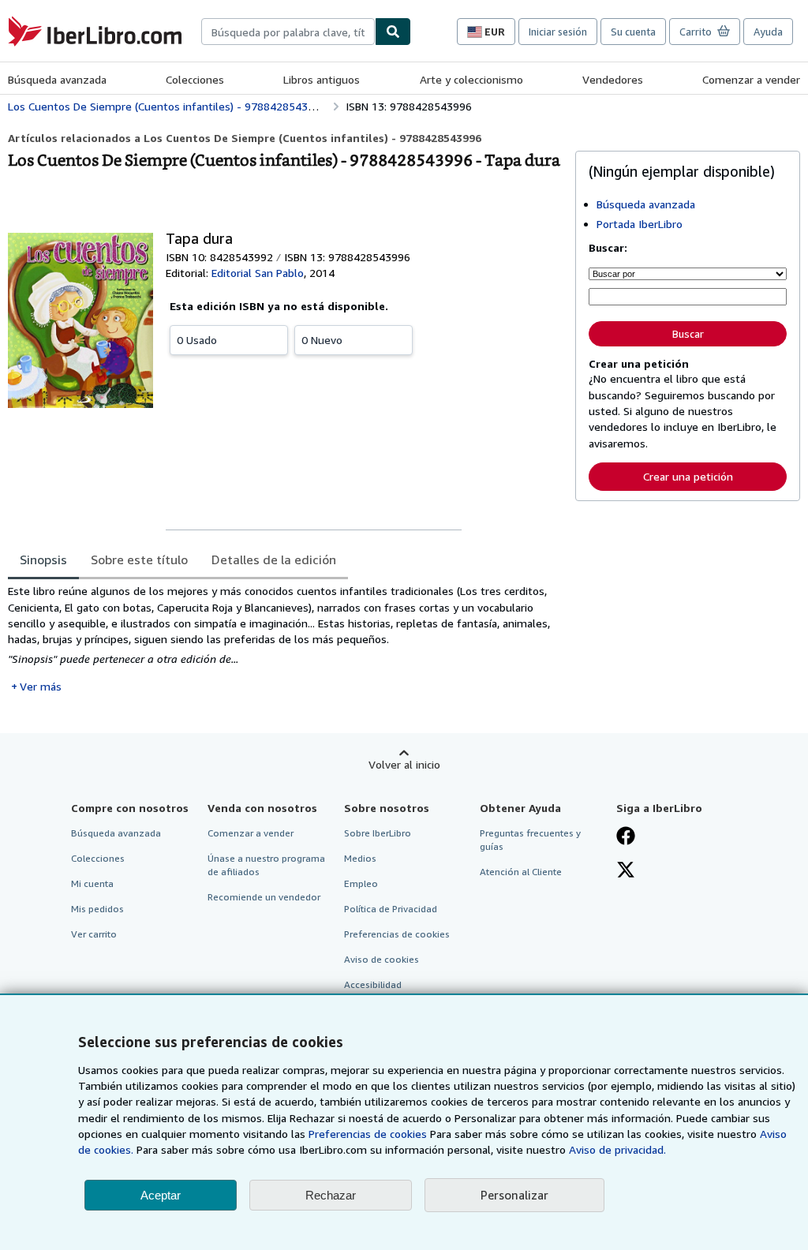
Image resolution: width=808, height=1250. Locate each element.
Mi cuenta (92, 883)
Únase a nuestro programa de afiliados (266, 865)
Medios (360, 858)
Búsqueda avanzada (57, 79)
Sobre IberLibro (377, 833)
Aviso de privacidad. (617, 1149)
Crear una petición (688, 476)
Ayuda (768, 31)
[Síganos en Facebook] (625, 837)
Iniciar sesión (558, 31)
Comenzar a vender (751, 79)
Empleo (361, 883)
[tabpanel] (285, 638)
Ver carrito (94, 934)
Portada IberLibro (640, 223)
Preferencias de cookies (368, 1133)
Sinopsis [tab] (43, 559)
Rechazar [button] (330, 1195)
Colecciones (195, 79)
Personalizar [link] (514, 1195)
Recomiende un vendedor (264, 897)
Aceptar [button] (160, 1195)
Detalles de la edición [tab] (273, 559)
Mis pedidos (97, 909)
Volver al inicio (404, 764)
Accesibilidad (373, 984)
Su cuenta (633, 31)
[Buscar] (393, 31)
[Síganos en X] (625, 871)
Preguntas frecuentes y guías (530, 839)
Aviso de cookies (381, 959)
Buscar (688, 333)
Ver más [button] (41, 686)
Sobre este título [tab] (139, 559)
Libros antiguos (321, 79)
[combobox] (288, 31)
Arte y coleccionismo (471, 79)
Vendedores (612, 79)
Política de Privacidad (390, 909)
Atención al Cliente (521, 872)
